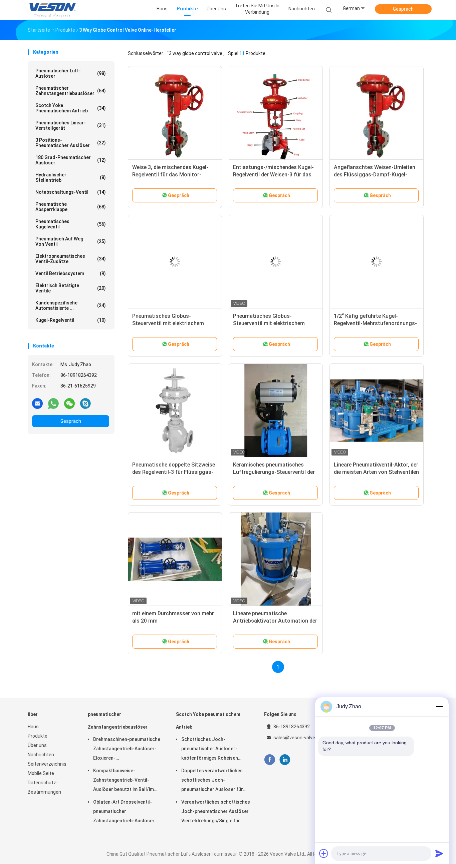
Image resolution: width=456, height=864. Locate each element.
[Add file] (323, 853)
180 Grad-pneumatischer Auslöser (70, 160)
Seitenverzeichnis (47, 764)
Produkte (37, 736)
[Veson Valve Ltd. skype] (85, 403)
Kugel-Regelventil (70, 320)
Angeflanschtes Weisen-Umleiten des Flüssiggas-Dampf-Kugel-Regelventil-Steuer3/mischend (374, 174)
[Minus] (439, 707)
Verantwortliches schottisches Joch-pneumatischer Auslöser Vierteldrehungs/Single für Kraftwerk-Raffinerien (215, 812)
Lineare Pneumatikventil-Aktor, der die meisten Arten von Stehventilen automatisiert (376, 472)
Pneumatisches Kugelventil (70, 224)
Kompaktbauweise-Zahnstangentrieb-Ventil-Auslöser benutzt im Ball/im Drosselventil (123, 781)
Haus (33, 726)
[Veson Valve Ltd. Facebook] (269, 760)
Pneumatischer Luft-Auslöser (70, 73)
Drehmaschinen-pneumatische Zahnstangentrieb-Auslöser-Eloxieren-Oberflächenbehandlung (126, 750)
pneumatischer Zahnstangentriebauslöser (70, 90)
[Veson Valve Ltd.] (53, 10)
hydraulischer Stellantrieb (70, 177)
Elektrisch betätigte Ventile (70, 288)
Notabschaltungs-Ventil (70, 192)
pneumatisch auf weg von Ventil (70, 241)
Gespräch (403, 9)
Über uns (37, 745)
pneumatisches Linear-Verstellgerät (70, 125)
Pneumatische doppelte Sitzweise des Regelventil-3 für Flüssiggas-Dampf (173, 472)
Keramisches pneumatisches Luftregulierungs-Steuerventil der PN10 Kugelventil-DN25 (274, 472)
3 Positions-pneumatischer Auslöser (70, 142)
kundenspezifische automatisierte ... (70, 305)
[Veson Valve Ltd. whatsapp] (53, 403)
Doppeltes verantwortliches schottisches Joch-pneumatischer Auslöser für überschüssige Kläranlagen (212, 781)
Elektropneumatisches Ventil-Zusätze (70, 258)
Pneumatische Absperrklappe (70, 206)
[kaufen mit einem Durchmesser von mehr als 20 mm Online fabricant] (175, 559)
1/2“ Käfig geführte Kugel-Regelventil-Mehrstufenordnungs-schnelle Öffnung (375, 323)
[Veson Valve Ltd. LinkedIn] (284, 760)
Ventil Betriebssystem (70, 273)
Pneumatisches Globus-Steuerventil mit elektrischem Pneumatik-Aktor (168, 323)
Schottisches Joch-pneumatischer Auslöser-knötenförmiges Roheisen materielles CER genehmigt (210, 750)
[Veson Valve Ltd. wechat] (69, 403)
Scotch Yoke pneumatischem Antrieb (70, 108)
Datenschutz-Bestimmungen (44, 787)
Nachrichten (41, 754)
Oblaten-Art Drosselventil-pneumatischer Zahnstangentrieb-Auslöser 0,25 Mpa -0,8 (124, 812)
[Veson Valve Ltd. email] (37, 403)
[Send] (439, 853)
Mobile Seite (41, 773)
